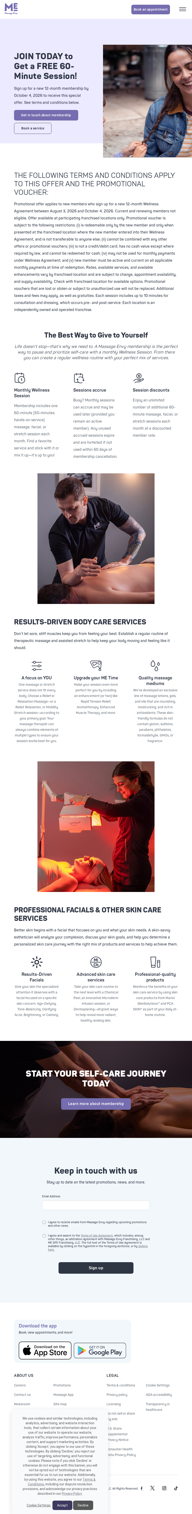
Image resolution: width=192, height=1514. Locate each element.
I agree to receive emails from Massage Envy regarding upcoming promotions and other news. (97, 1224)
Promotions (62, 1385)
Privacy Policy (72, 1493)
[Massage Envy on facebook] (142, 1489)
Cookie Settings (158, 1385)
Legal (113, 1375)
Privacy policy (117, 1395)
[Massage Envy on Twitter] (152, 1489)
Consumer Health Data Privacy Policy (121, 1452)
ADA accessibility (159, 1395)
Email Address (51, 1196)
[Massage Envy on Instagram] (164, 1489)
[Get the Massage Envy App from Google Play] (100, 1350)
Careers (20, 1385)
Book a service (32, 128)
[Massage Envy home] (11, 9)
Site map (60, 1404)
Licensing (114, 1404)
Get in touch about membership (46, 115)
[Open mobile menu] (183, 10)
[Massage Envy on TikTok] (176, 1489)
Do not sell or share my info (121, 1416)
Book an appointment (151, 10)
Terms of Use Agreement (97, 1236)
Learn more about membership (96, 1103)
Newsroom (22, 1404)
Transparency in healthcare (158, 1407)
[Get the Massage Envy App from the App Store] (45, 1350)
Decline (83, 1505)
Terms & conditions (121, 1385)
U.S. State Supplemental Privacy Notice (118, 1434)
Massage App (63, 1395)
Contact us (22, 1395)
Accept (62, 1505)
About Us (23, 1375)
